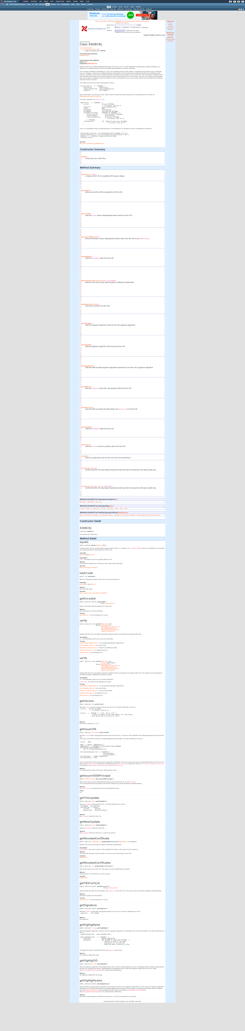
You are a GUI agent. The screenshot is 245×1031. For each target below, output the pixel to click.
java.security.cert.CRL (91, 49)
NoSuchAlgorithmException (110, 627)
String (80, 330)
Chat (52, 1)
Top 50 (106, 21)
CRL (86, 62)
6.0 (127, 23)
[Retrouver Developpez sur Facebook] (243, 9)
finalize (88, 508)
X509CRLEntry (80, 287)
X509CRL (84, 157)
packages (145, 27)
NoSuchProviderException (110, 629)
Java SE (118, 21)
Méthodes (170, 38)
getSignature (86, 386)
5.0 (122, 23)
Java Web (114, 7)
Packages (170, 41)
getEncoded (85, 190)
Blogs (46, 1)
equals (83, 174)
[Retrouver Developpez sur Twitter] (241, 9)
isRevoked (90, 502)
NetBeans (138, 7)
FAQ (40, 1)
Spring (120, 7)
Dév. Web (53, 4)
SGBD (72, 4)
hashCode (84, 456)
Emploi (68, 1)
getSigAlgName (86, 323)
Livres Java (113, 9)
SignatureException (108, 631)
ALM (36, 4)
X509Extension (84, 55)
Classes (170, 36)
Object (89, 174)
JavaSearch (149, 9)
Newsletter (60, 1)
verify (83, 468)
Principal (80, 220)
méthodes (126, 27)
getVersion (85, 444)
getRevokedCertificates (89, 304)
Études (75, 1)
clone (82, 508)
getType (82, 502)
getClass (96, 508)
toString (98, 502)
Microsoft (42, 4)
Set (80, 311)
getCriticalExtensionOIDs (89, 515)
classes (118, 27)
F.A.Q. (112, 21)
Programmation (65, 4)
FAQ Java (97, 9)
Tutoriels (33, 1)
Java (47, 4)
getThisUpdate (86, 427)
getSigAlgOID (86, 345)
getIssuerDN (85, 213)
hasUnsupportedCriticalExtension (148, 515)
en (171, 23)
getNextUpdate (86, 256)
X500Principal (80, 238)
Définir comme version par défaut (170, 27)
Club (87, 1)
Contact (145, 21)
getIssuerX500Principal (89, 237)
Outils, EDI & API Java (138, 9)
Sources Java (128, 9)
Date (80, 263)
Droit (82, 1)
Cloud (28, 4)
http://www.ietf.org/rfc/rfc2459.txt (90, 96)
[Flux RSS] (239, 9)
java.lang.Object (86, 48)
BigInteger (102, 280)
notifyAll (110, 508)
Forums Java (90, 9)
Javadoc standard (136, 21)
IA (32, 4)
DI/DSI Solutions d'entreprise (17, 4)
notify (103, 508)
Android (126, 7)
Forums (25, 1)
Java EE (126, 21)
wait (116, 508)
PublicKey (90, 468)
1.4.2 (118, 23)
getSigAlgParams (87, 366)
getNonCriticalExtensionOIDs (124, 515)
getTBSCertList (86, 407)
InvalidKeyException (108, 628)
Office (78, 4)
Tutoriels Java (105, 9)
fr (169, 23)
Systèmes (90, 4)
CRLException (110, 603)
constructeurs (135, 27)
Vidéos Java (120, 9)
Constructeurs (170, 39)
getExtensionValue (106, 515)
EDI (58, 4)
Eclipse (132, 7)
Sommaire (99, 21)
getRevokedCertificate (89, 280)
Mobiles (83, 4)
